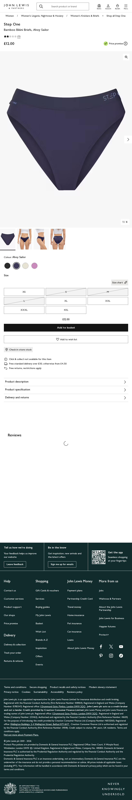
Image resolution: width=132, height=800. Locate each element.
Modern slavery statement (103, 687)
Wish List (41, 631)
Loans (70, 639)
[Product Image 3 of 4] (41, 239)
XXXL (24, 309)
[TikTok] (121, 656)
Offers (39, 656)
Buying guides (43, 606)
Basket (39, 623)
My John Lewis (43, 615)
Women (9, 15)
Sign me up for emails (62, 564)
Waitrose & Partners (110, 598)
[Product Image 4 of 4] (58, 239)
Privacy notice (11, 691)
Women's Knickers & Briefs (85, 15)
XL (65, 300)
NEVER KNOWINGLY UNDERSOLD (113, 789)
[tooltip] (125, 43)
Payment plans (74, 590)
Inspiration (41, 648)
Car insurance (74, 631)
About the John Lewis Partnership (110, 608)
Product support (13, 606)
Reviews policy (74, 691)
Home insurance (75, 615)
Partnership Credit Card (80, 598)
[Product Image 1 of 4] (7, 239)
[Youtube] (121, 647)
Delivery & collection (15, 644)
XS (24, 291)
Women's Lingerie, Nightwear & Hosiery (42, 15)
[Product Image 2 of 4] (24, 239)
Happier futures (107, 626)
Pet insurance (74, 623)
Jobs (101, 590)
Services (40, 598)
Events (39, 664)
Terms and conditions (15, 687)
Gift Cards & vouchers (47, 590)
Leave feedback (15, 564)
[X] (111, 647)
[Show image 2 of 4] (128, 139)
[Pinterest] (101, 656)
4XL (66, 309)
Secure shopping (38, 687)
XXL (107, 300)
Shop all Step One (116, 15)
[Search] (41, 6)
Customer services (14, 598)
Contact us (10, 590)
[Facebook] (101, 647)
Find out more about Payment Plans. (21, 735)
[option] (7, 265)
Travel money (74, 606)
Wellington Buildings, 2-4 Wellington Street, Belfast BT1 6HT (40, 724)
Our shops (9, 615)
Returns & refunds (13, 660)
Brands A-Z (42, 639)
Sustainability (40, 691)
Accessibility (57, 691)
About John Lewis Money (80, 648)
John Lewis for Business (111, 618)
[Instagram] (111, 656)
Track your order (12, 652)
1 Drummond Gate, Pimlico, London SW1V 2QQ (63, 706)
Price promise (11, 623)
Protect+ (104, 634)
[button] (126, 6)
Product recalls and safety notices (68, 687)
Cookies (26, 691)
